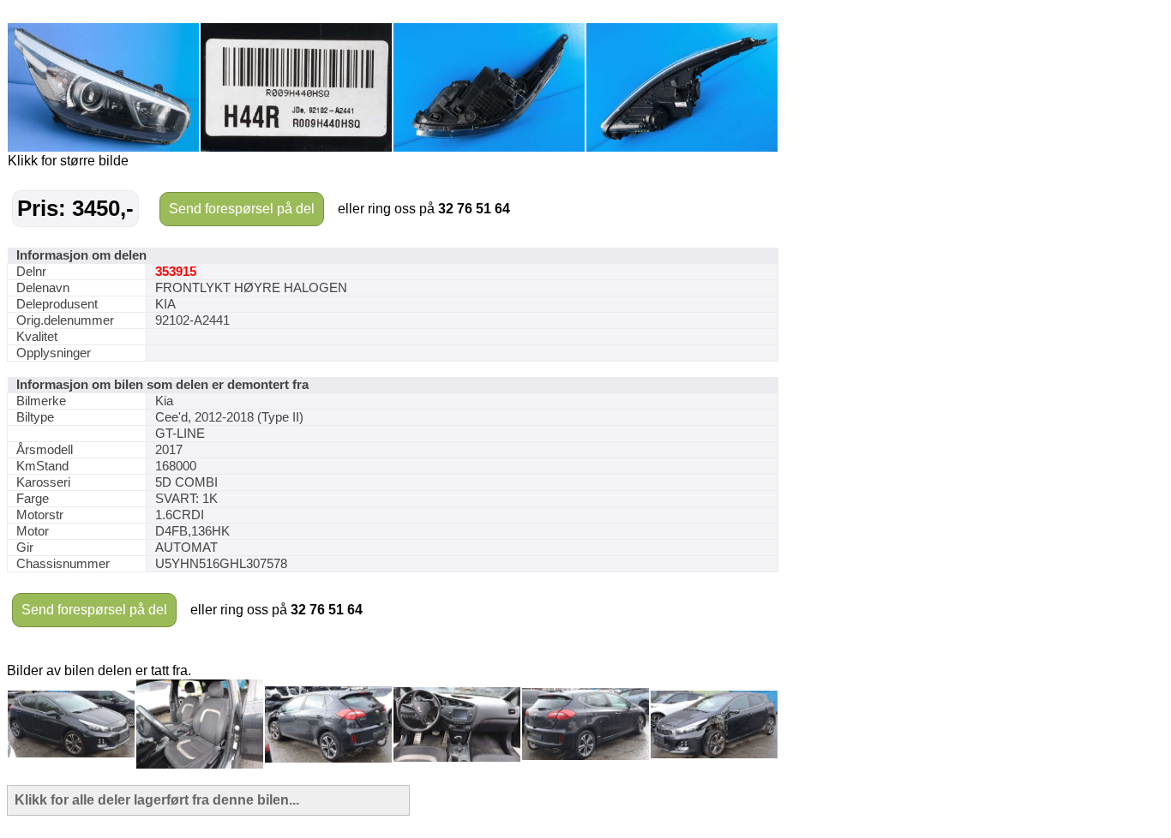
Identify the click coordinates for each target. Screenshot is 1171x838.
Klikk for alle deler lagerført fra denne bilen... (157, 800)
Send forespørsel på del (242, 208)
